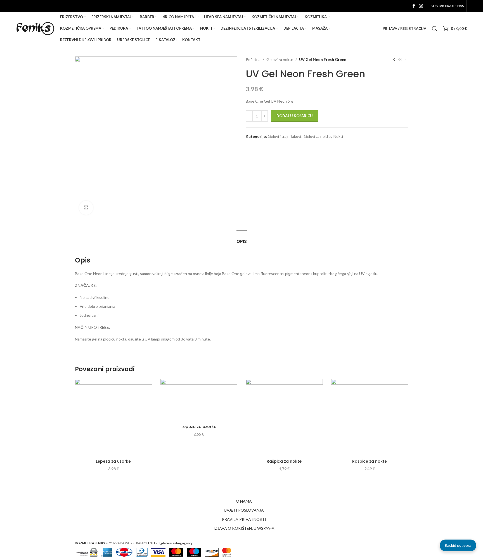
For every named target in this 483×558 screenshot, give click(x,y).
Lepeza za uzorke (113, 461)
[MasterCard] (176, 551)
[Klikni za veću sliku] (86, 208)
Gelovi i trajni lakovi (284, 136)
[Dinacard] (124, 551)
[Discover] (211, 551)
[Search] (434, 28)
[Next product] (405, 59)
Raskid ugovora (458, 545)
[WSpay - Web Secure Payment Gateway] (87, 551)
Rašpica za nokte (284, 461)
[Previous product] (394, 59)
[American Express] (107, 551)
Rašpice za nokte (369, 461)
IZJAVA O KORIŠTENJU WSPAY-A (244, 528)
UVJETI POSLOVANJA (244, 510)
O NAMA (244, 501)
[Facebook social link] (414, 6)
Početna (253, 59)
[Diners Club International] (142, 551)
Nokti (338, 136)
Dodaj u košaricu (294, 116)
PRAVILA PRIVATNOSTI (244, 519)
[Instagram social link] (421, 6)
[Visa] (158, 551)
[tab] (241, 238)
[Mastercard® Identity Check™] (227, 551)
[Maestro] (194, 551)
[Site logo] (35, 28)
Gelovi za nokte (279, 59)
